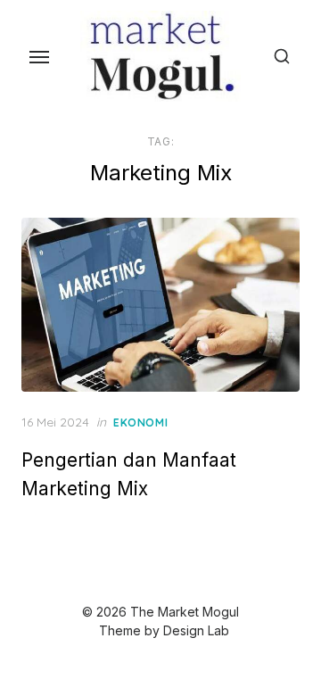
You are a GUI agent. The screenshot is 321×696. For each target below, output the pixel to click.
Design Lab (196, 630)
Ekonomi (140, 422)
